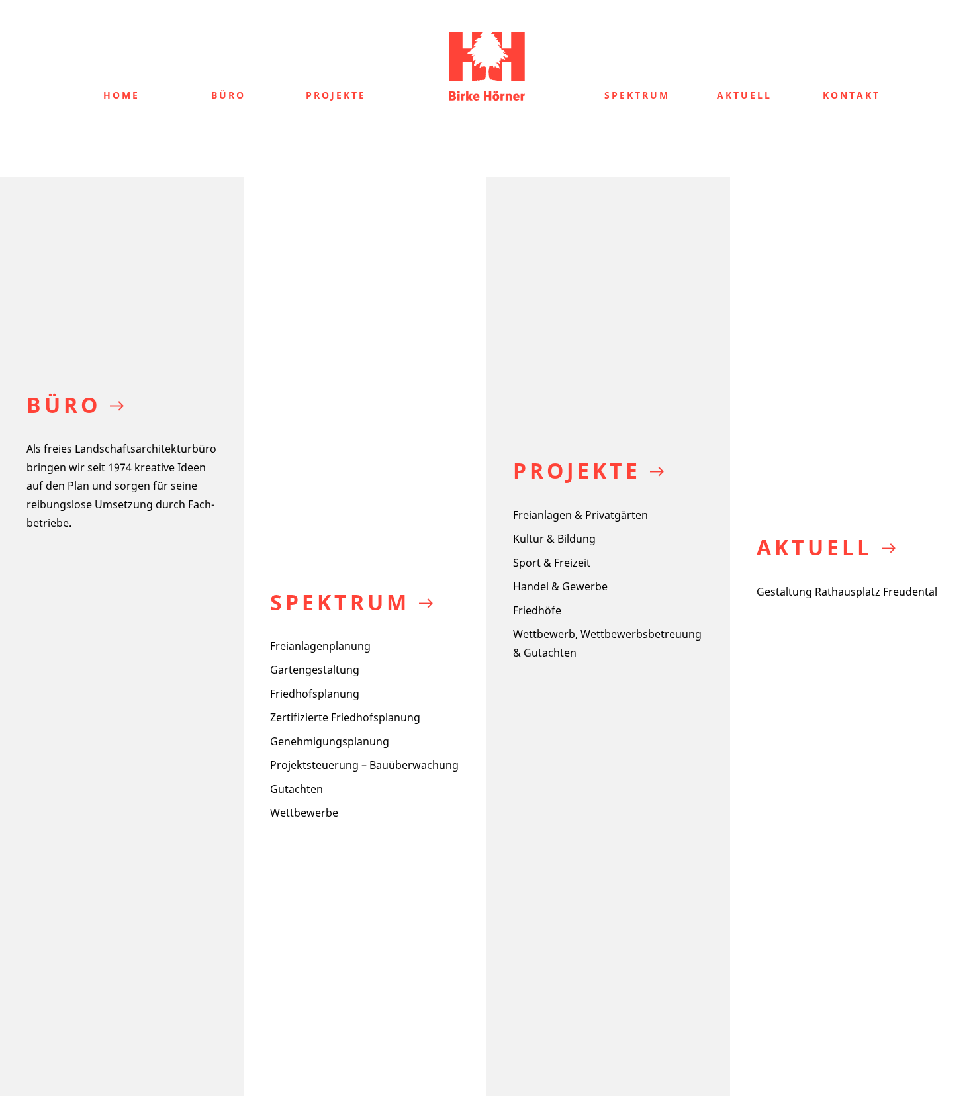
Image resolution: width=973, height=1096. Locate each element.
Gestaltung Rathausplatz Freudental (847, 591)
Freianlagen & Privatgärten (580, 515)
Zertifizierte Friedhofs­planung (345, 717)
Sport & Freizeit (551, 562)
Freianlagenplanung (320, 646)
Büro (228, 95)
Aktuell (744, 95)
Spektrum (637, 95)
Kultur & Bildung (554, 538)
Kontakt (851, 95)
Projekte (336, 95)
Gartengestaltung (314, 669)
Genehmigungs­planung (329, 741)
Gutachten (296, 789)
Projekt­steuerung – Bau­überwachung (364, 765)
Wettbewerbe (304, 812)
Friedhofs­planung (314, 693)
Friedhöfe (537, 610)
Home (121, 95)
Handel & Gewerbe (560, 586)
